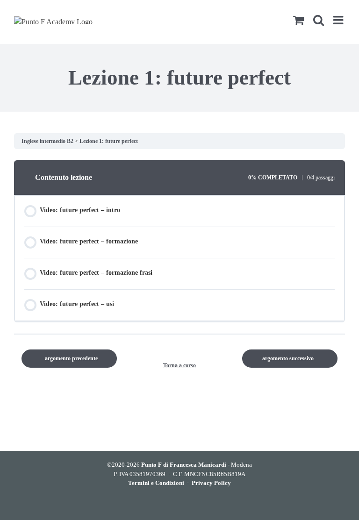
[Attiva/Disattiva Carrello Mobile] (298, 20)
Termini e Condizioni (156, 482)
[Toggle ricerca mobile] (318, 20)
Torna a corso (179, 365)
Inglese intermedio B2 (48, 141)
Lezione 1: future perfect (108, 141)
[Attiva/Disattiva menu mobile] (339, 20)
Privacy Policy (211, 482)
